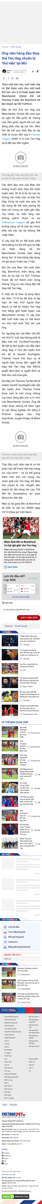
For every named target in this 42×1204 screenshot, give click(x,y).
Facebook (7, 1156)
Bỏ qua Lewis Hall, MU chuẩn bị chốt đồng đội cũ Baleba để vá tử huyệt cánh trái (30, 694)
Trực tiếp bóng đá (10, 1029)
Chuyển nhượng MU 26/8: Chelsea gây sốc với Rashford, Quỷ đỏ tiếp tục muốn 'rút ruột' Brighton (29, 708)
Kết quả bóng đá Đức (33, 1037)
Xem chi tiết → (33, 578)
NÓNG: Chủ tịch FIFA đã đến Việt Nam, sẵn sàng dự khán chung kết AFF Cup (27, 843)
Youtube (6, 1153)
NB (39, 775)
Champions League (13, 222)
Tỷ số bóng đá (9, 1026)
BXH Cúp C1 (8, 1086)
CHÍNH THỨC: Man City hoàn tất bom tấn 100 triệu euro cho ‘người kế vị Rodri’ (29, 638)
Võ (30, 1071)
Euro (5, 1059)
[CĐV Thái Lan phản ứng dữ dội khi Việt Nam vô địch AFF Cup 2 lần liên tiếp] (10, 801)
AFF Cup (7, 1071)
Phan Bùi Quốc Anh (30, 714)
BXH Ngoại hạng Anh (11, 1077)
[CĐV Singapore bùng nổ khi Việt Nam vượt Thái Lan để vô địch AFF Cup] (10, 745)
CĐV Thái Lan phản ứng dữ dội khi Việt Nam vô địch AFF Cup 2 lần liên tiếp (27, 800)
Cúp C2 (6, 1065)
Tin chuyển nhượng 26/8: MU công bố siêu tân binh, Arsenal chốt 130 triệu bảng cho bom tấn (29, 680)
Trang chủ (5, 47)
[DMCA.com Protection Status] (16, 1197)
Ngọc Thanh (27, 686)
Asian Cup (7, 1062)
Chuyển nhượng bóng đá (12, 1032)
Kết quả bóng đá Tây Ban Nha (34, 1031)
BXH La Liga (8, 1080)
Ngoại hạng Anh (9, 1038)
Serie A (6, 1047)
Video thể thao (9, 1035)
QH (39, 844)
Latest (5, 1105)
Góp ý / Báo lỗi (28, 618)
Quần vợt (32, 1062)
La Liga (6, 1044)
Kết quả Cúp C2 (34, 1046)
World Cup (8, 1056)
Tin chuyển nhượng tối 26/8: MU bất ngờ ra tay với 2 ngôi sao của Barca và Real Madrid (30, 652)
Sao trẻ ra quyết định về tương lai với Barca (29, 665)
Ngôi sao (7, 959)
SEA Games (8, 1068)
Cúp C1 (6, 1041)
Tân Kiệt (26, 645)
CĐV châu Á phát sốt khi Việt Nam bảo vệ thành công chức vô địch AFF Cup (23, 760)
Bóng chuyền (33, 1059)
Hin (24, 670)
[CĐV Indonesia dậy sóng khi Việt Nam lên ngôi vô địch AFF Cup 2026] (10, 815)
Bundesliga (8, 1050)
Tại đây (18, 1177)
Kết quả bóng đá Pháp (33, 1042)
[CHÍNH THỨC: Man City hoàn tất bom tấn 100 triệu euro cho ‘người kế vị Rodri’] (10, 640)
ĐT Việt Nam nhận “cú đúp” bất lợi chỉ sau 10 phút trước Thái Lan (25, 829)
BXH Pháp (7, 1095)
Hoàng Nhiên (35, 747)
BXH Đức (7, 1092)
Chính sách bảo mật (8, 1174)
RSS (5, 1161)
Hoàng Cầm (35, 733)
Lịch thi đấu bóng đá (11, 1017)
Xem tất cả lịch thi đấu (21, 597)
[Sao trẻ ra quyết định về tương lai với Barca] (10, 668)
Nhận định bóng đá (10, 1023)
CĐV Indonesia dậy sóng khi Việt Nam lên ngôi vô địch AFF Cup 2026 (24, 816)
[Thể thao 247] (9, 1010)
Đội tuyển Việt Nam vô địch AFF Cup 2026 (23, 732)
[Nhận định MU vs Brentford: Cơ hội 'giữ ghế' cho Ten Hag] (21, 528)
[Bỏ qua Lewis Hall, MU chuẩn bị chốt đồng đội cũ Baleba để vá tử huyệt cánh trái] (10, 696)
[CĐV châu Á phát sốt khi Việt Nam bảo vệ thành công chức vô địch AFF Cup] (10, 759)
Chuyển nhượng (15, 47)
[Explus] (21, 607)
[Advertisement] (21, 23)
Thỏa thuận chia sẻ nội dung (11, 1171)
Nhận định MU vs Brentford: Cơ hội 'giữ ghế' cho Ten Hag (20, 554)
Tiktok (6, 1164)
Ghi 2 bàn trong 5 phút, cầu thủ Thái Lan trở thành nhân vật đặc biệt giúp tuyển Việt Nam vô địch (25, 788)
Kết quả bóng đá (10, 1020)
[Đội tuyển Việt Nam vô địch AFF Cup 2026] (10, 731)
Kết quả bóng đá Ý (33, 1026)
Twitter (5, 1158)
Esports (31, 1065)
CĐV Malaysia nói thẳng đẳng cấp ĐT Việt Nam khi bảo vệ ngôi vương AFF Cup (27, 774)
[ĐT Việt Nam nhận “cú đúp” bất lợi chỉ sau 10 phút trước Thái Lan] (10, 829)
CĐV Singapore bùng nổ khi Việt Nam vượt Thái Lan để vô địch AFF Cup (23, 746)
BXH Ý (6, 1083)
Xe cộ (31, 1068)
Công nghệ (13, 1105)
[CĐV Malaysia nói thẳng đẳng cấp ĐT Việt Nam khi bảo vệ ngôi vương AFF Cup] (10, 773)
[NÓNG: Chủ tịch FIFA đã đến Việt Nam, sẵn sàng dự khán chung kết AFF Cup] (10, 843)
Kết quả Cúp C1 (34, 1017)
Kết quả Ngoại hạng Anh (33, 1021)
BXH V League (9, 1098)
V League (7, 1053)
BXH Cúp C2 (8, 1089)
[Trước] (5, 589)
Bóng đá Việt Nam (10, 1074)
